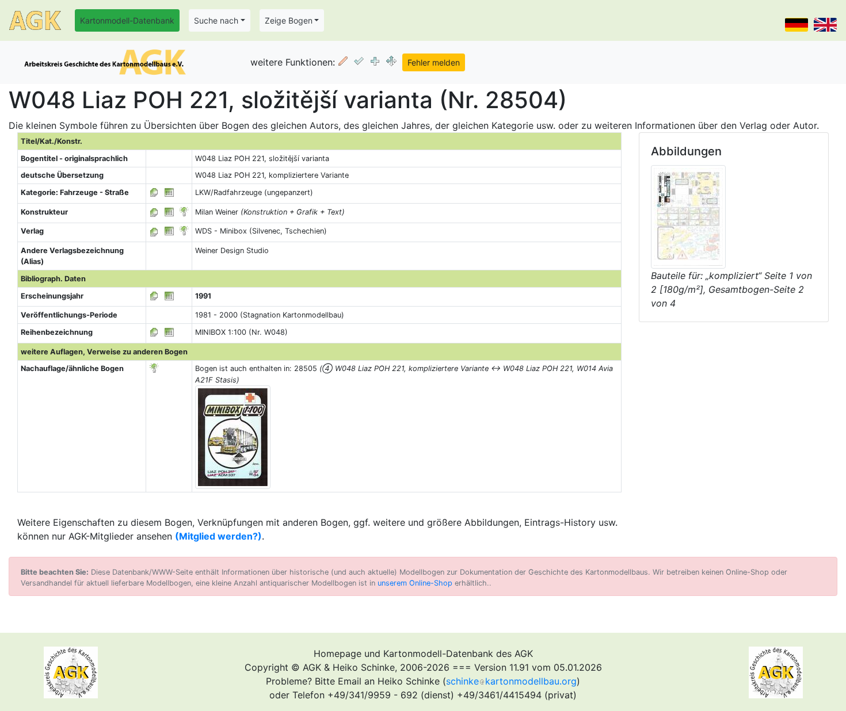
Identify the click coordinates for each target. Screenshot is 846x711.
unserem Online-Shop (415, 583)
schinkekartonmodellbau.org (511, 681)
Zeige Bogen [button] (289, 20)
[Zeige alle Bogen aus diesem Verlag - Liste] (154, 231)
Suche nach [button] (216, 20)
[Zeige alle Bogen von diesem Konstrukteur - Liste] (154, 212)
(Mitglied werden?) (218, 536)
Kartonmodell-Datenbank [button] (127, 20)
